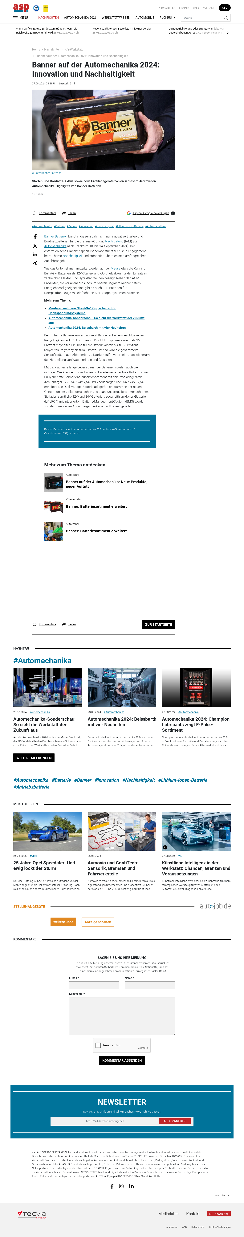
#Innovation (107, 780)
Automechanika (55, 246)
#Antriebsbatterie (31, 787)
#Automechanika (42, 660)
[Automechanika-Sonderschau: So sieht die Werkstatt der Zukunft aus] (47, 687)
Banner (49, 236)
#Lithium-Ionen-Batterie (182, 780)
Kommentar (76, 993)
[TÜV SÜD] (35, 7)
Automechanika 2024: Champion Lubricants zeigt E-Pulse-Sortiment (196, 724)
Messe (115, 268)
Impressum (171, 1227)
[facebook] (112, 1185)
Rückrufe (167, 17)
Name (128, 977)
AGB (184, 1227)
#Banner (82, 780)
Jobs (196, 7)
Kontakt (208, 7)
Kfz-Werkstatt (74, 49)
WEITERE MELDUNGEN (34, 758)
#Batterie (61, 780)
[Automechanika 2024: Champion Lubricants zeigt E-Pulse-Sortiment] (196, 687)
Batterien (61, 236)
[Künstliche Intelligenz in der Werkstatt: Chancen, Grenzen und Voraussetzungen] (196, 831)
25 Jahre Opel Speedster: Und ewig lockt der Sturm (44, 865)
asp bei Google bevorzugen (151, 213)
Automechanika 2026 (80, 17)
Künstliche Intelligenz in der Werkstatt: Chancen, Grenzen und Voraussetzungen (196, 868)
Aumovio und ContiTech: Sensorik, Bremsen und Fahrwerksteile (113, 868)
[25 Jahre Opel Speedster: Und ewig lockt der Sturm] (47, 831)
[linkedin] (131, 1185)
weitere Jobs (63, 922)
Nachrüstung (114, 241)
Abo (224, 7)
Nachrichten (48, 17)
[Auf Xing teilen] (35, 262)
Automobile (145, 17)
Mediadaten (168, 1213)
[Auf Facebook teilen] (35, 236)
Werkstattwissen (116, 17)
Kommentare (47, 213)
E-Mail (73, 977)
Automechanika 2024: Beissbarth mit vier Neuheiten (122, 721)
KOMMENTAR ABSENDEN (122, 1060)
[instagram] (121, 1185)
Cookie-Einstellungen (220, 1227)
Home (36, 49)
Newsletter (167, 7)
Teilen (72, 213)
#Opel (33, 855)
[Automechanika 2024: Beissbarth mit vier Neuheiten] (122, 687)
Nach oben (220, 1195)
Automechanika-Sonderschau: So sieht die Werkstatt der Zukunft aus (44, 724)
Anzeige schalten (98, 922)
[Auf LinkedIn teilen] (35, 254)
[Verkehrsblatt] (44, 7)
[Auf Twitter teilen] (35, 245)
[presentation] (228, 32)
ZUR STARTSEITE (158, 625)
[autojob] (215, 906)
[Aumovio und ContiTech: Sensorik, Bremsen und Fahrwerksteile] (122, 831)
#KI (180, 855)
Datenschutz (197, 1227)
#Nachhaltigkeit (138, 780)
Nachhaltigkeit (73, 256)
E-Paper (184, 7)
